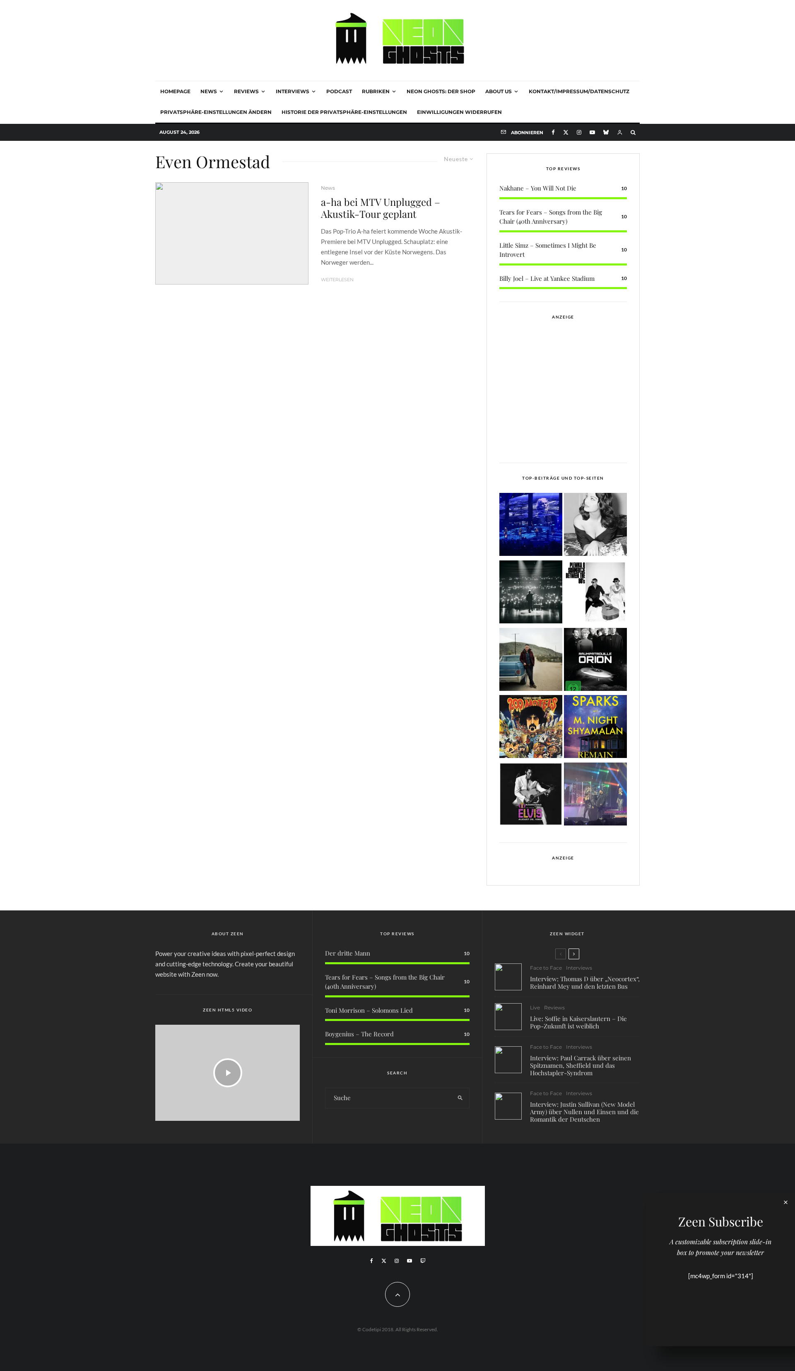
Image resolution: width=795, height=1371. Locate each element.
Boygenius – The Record (359, 1034)
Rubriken (376, 91)
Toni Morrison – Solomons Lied (369, 1010)
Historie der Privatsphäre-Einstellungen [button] (344, 112)
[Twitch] (422, 1260)
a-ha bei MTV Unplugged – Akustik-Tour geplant (380, 208)
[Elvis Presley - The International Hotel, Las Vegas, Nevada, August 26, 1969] (530, 795)
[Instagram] (579, 132)
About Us (498, 91)
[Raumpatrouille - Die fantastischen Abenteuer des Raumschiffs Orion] (595, 661)
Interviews (292, 91)
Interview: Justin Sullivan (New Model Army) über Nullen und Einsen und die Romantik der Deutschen (584, 1112)
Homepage (175, 91)
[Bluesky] (606, 132)
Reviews (246, 91)
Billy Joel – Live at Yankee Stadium (547, 278)
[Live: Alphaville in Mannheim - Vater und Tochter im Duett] (595, 795)
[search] (460, 1098)
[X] (566, 132)
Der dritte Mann (347, 953)
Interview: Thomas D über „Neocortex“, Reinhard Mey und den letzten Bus (585, 982)
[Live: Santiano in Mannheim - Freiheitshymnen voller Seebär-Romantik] (530, 526)
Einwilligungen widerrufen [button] (459, 112)
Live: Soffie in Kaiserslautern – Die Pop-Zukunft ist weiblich (578, 1022)
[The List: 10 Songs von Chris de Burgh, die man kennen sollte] (530, 593)
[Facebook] (553, 132)
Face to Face (546, 968)
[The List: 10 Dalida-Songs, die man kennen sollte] (595, 526)
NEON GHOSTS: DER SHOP (441, 91)
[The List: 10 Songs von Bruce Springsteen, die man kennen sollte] (530, 661)
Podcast (339, 91)
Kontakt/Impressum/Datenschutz (579, 91)
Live (535, 1007)
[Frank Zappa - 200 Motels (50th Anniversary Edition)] (530, 728)
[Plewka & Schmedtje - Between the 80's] (595, 593)
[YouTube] (592, 132)
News (208, 91)
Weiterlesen (337, 279)
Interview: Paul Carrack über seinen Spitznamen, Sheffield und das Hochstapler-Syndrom (580, 1065)
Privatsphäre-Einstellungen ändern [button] (216, 112)
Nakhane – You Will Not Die (537, 188)
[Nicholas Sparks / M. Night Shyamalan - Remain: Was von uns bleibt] (595, 728)
